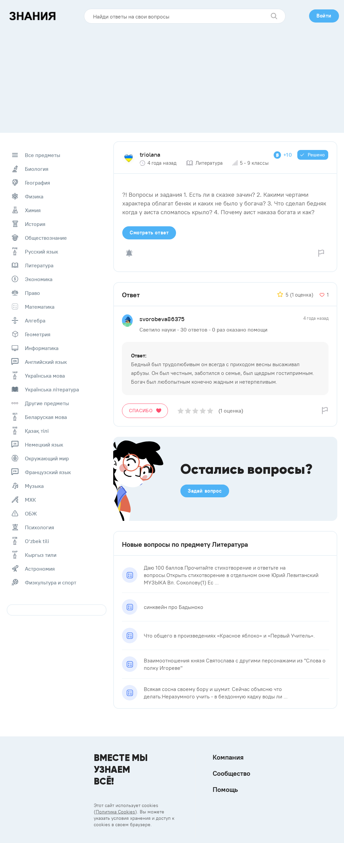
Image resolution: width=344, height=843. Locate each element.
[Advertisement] (172, 76)
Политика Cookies (115, 812)
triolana (150, 154)
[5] (210, 411)
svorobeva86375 (161, 319)
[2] (188, 411)
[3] (195, 411)
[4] (203, 411)
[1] (180, 411)
